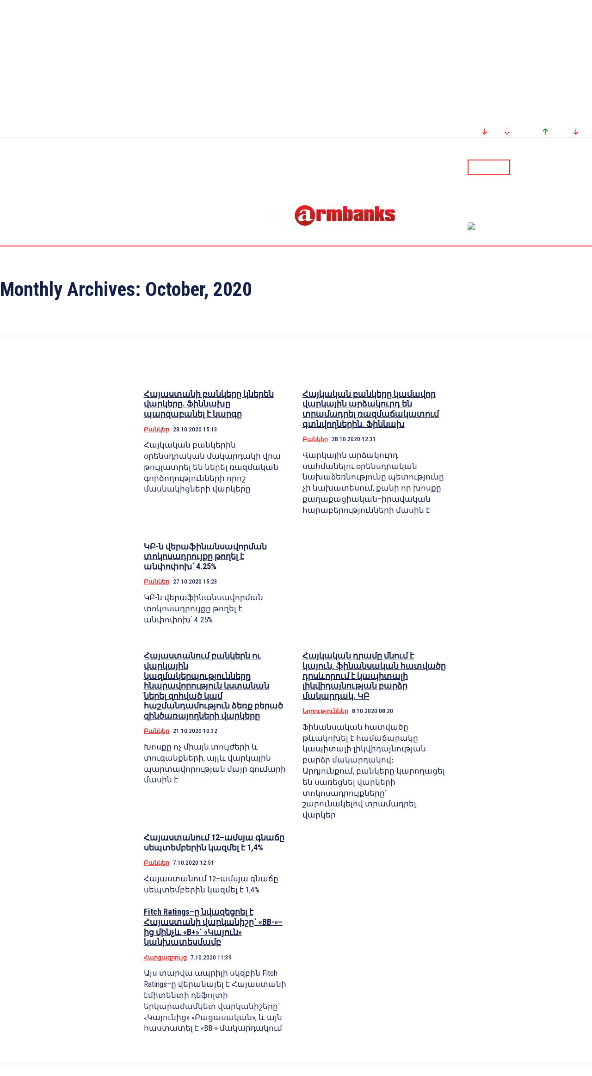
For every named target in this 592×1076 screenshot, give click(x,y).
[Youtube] (574, 166)
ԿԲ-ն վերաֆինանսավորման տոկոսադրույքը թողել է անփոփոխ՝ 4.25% (205, 556)
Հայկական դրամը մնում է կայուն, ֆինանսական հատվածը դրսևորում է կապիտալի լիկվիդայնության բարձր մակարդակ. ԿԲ (374, 675)
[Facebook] (552, 166)
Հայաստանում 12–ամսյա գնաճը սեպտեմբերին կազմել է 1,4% (214, 842)
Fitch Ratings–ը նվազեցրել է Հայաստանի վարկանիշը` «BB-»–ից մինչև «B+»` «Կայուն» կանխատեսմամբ (213, 927)
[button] (519, 166)
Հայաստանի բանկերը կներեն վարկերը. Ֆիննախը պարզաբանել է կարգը (209, 403)
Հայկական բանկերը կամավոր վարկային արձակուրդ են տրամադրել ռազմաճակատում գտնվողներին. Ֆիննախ (370, 409)
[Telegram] (563, 166)
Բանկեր (156, 429)
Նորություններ (325, 710)
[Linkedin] (586, 166)
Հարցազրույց (165, 957)
